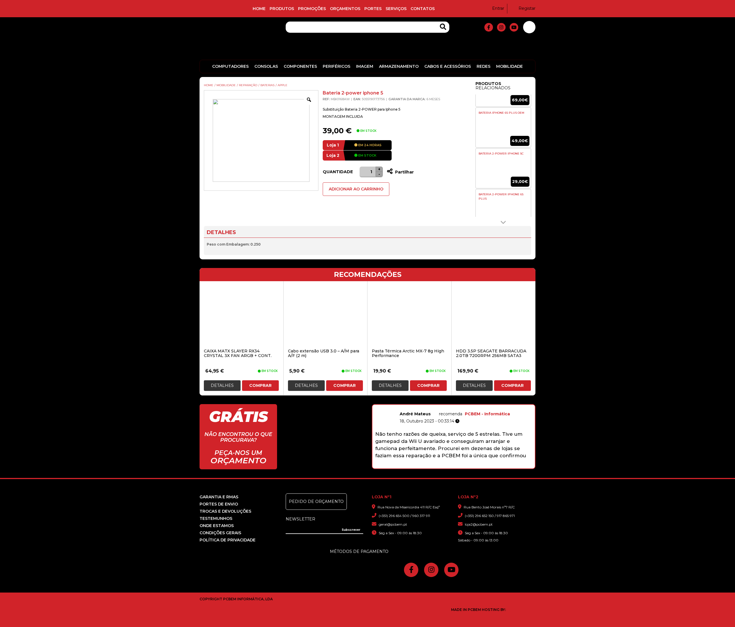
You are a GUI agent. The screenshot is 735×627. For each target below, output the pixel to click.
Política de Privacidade (228, 540)
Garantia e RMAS (219, 496)
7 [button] (465, 465)
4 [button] (443, 465)
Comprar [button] (260, 385)
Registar (527, 8)
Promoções (312, 8)
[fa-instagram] (501, 27)
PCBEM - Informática (487, 413)
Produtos (282, 8)
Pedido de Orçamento (316, 501)
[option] (503, 127)
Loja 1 (333, 145)
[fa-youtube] (514, 27)
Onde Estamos (217, 525)
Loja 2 (332, 155)
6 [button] (458, 465)
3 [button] (435, 465)
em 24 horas (369, 145)
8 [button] (473, 465)
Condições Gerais (220, 532)
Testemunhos (216, 518)
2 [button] (428, 465)
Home (259, 8)
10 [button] (488, 465)
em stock (366, 155)
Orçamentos (345, 8)
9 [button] (480, 465)
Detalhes (222, 385)
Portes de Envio (219, 504)
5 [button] (450, 465)
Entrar (498, 8)
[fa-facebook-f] (488, 27)
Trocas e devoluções (225, 511)
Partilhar (404, 172)
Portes (373, 8)
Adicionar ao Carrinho (356, 189)
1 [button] (420, 465)
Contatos (423, 8)
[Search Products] (443, 27)
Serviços (396, 8)
